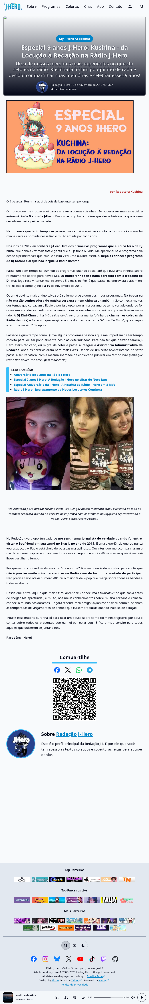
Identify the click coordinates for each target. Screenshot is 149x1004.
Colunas (72, 6)
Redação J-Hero (61, 84)
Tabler (75, 980)
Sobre (32, 6)
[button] (130, 6)
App (100, 6)
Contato (115, 6)
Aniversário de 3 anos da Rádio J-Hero (42, 375)
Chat (88, 6)
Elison (55, 980)
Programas (51, 6)
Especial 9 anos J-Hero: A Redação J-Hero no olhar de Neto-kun (60, 379)
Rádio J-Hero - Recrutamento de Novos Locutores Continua (58, 389)
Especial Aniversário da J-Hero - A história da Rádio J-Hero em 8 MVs (64, 384)
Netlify (102, 980)
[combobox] (66, 997)
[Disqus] (74, 812)
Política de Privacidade (74, 984)
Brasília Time (95, 976)
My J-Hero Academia (74, 38)
